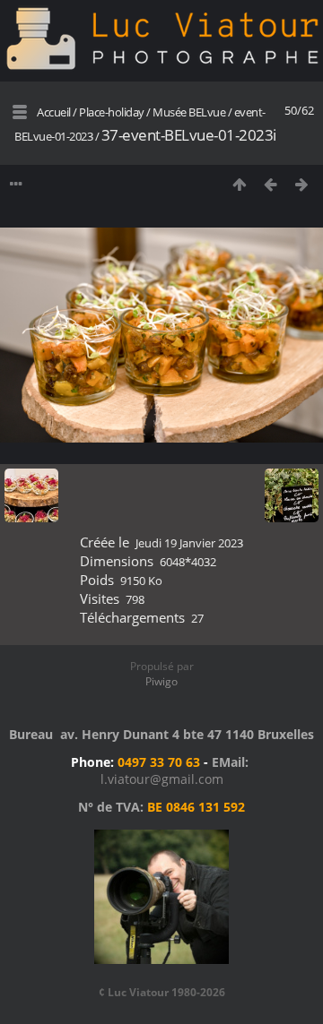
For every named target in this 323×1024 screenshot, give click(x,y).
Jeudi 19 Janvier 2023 (189, 543)
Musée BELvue (189, 112)
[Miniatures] (239, 184)
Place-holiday (111, 112)
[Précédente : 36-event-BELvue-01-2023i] (270, 184)
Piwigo (161, 681)
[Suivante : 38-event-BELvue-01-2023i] (302, 184)
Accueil (54, 112)
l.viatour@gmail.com (161, 778)
